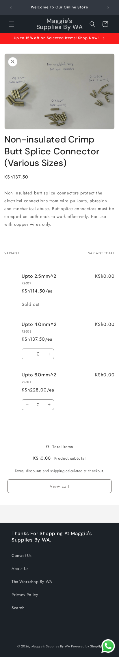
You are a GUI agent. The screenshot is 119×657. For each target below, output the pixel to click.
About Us (20, 568)
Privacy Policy (25, 595)
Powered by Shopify (86, 646)
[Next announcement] (108, 7)
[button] (11, 24)
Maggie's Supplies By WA (50, 646)
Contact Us (22, 555)
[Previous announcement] (10, 7)
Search (18, 608)
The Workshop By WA (32, 581)
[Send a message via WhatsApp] (108, 646)
